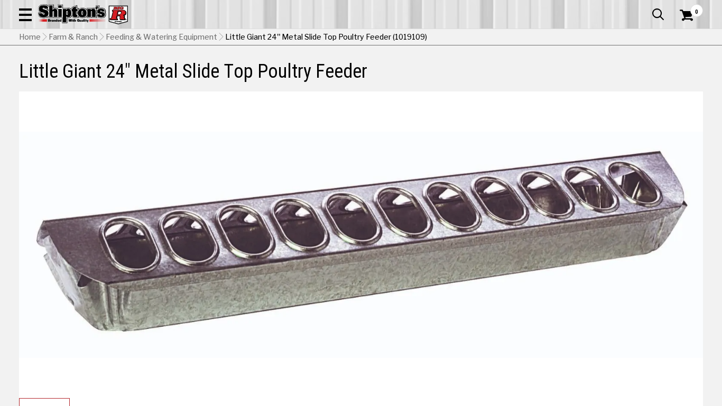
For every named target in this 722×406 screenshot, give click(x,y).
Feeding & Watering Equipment (161, 37)
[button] (25, 14)
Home (30, 37)
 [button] (658, 14)
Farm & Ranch (73, 37)
